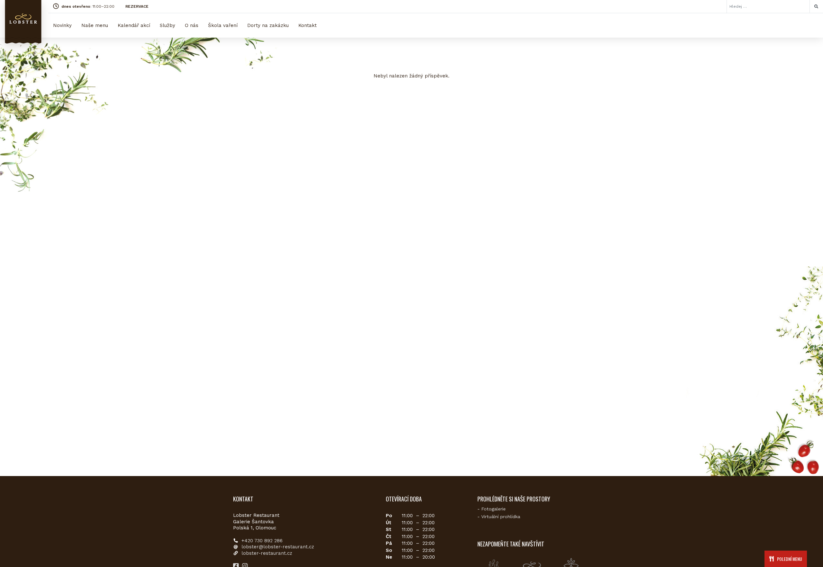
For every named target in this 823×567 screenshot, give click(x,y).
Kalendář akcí (134, 25)
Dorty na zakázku (268, 25)
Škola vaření (223, 25)
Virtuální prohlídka (500, 516)
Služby (167, 25)
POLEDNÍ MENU (789, 558)
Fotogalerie (493, 508)
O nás (191, 25)
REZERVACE (137, 6)
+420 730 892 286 (262, 541)
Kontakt (307, 25)
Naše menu (94, 25)
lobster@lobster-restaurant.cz (277, 547)
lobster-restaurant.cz (266, 553)
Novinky (62, 25)
